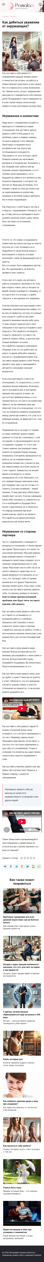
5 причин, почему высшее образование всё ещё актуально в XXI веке (21, 1014)
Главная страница (9, 17)
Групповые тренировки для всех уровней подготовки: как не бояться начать (21, 920)
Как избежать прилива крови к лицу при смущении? (20, 1102)
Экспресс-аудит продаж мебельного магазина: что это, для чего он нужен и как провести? (21, 967)
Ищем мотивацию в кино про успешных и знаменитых (17, 1231)
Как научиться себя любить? (17, 1145)
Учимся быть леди (12, 1187)
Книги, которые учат (13, 1059)
